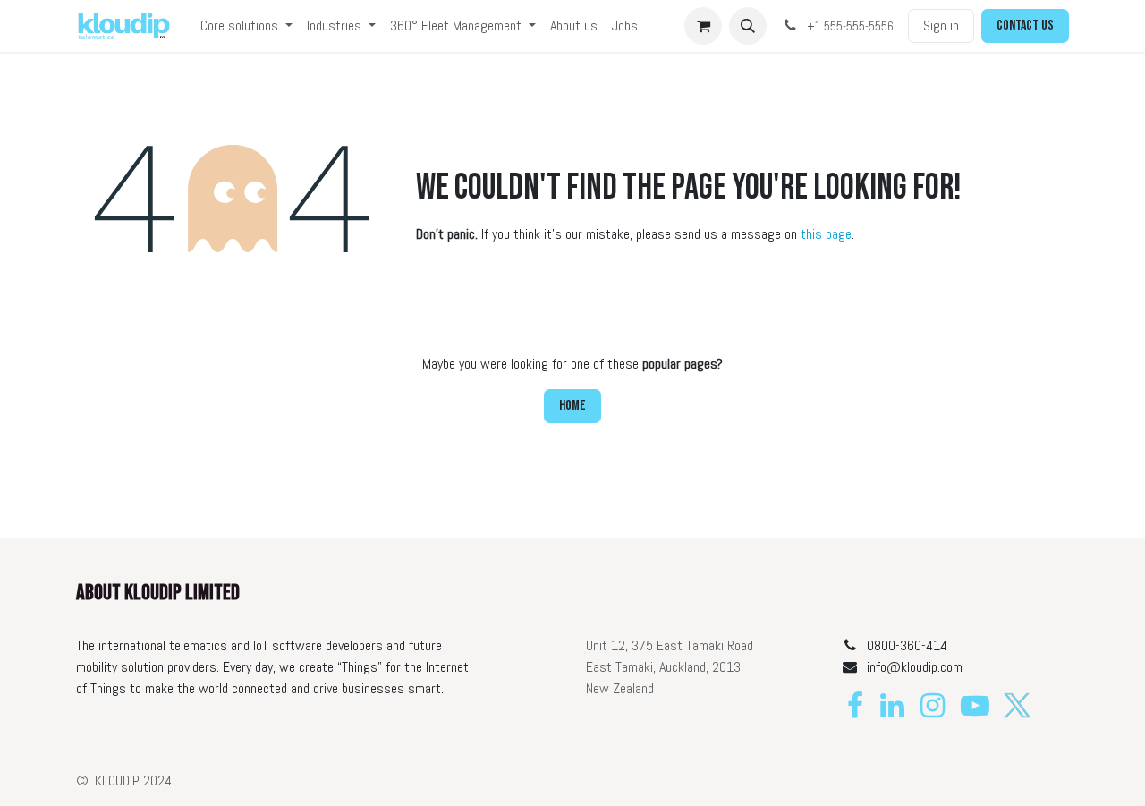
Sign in (941, 25)
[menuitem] (246, 26)
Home (572, 405)
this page (826, 234)
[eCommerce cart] (703, 26)
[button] (748, 26)
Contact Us (1025, 25)
